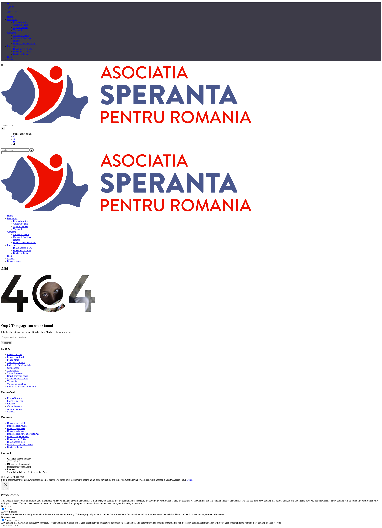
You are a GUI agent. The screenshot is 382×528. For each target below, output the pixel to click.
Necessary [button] (6, 506)
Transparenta (13, 370)
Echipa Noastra (20, 22)
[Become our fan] (13, 136)
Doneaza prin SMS (16, 428)
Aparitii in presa (20, 27)
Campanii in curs (21, 35)
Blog (9, 57)
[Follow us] (14, 142)
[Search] (3, 128)
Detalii (190, 480)
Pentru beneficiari (15, 357)
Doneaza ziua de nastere (24, 43)
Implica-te (12, 46)
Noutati (16, 41)
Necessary (9, 509)
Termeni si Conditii (16, 362)
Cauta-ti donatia (20, 25)
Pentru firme (13, 360)
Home (10, 16)
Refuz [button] (183, 480)
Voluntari (17, 30)
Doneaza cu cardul (16, 423)
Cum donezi (13, 368)
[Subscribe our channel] (14, 139)
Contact (10, 59)
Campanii (11, 33)
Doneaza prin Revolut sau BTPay (23, 434)
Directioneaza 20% (22, 51)
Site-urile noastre (15, 373)
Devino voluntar (21, 54)
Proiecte (11, 403)
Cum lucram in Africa (17, 378)
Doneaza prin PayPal (17, 426)
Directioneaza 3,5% (22, 49)
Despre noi (12, 19)
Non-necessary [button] (8, 517)
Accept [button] (176, 480)
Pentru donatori (14, 354)
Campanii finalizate (22, 38)
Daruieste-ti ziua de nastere (20, 444)
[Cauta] (31, 150)
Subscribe (6, 343)
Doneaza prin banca (16, 431)
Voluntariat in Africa (16, 384)
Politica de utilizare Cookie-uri (21, 386)
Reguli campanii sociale (18, 376)
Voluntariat (12, 381)
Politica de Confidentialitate (20, 365)
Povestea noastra (15, 401)
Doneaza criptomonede (18, 436)
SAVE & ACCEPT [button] (10, 525)
